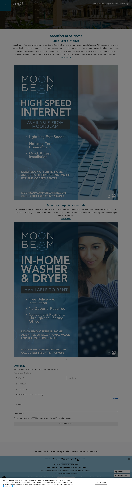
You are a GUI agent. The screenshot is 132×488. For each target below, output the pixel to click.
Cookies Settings (101, 482)
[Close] (129, 482)
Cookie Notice (8, 486)
